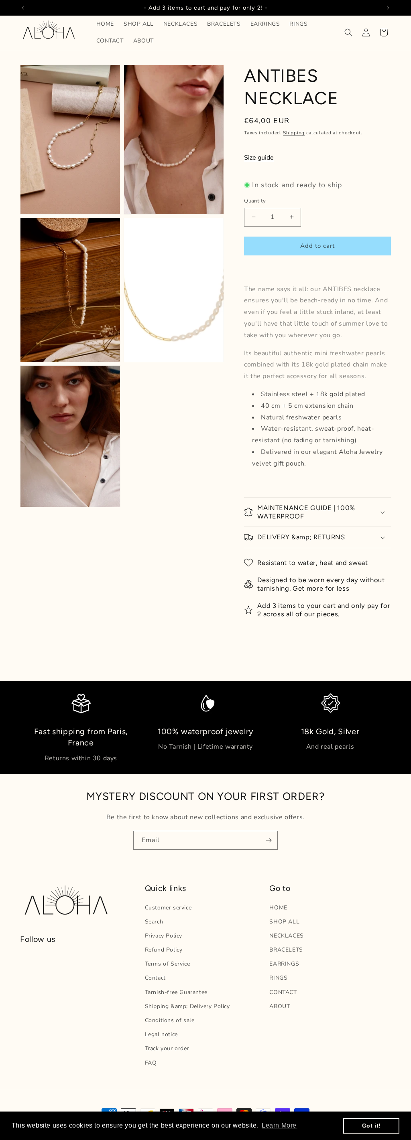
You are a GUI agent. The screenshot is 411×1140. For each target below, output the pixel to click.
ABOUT (279, 1006)
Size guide (259, 157)
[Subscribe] (268, 840)
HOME (278, 907)
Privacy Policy (163, 936)
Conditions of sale (170, 1020)
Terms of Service (167, 964)
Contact (155, 978)
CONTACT (283, 992)
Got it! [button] (371, 1125)
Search (154, 921)
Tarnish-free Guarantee (176, 992)
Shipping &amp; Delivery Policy (187, 1006)
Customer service (168, 907)
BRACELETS (286, 950)
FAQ (151, 1063)
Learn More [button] (279, 1125)
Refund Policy (164, 950)
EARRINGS (284, 964)
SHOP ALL (284, 921)
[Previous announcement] (23, 7)
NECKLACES (286, 936)
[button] (348, 32)
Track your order (167, 1048)
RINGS (278, 978)
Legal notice (161, 1034)
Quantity (255, 201)
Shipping (294, 133)
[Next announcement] (388, 7)
